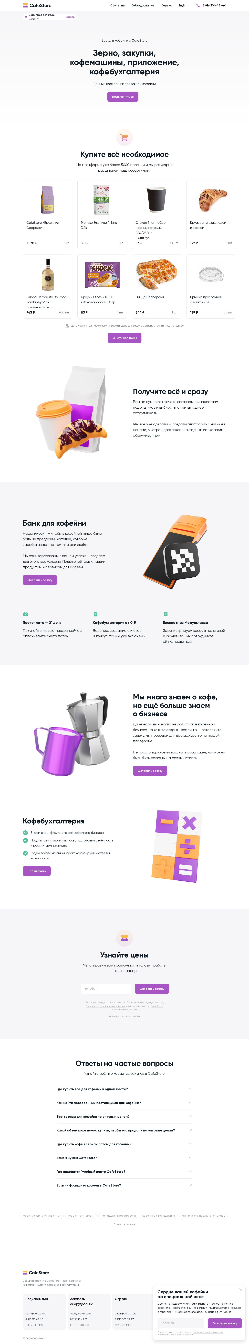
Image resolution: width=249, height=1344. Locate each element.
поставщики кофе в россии (118, 1215)
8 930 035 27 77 (124, 1319)
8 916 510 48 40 (34, 1319)
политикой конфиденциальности (208, 1332)
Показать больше (124, 1224)
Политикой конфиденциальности (145, 1002)
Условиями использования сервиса (105, 1006)
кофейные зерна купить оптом (41, 1215)
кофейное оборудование (158, 1215)
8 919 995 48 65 (78, 1319)
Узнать (70, 17)
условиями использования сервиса (176, 1334)
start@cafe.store (35, 1313)
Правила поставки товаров (124, 1016)
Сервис (166, 5)
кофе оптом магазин (81, 1215)
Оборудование (142, 5)
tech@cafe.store (80, 1313)
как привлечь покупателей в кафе (203, 1215)
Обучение (117, 5)
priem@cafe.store (126, 1313)
